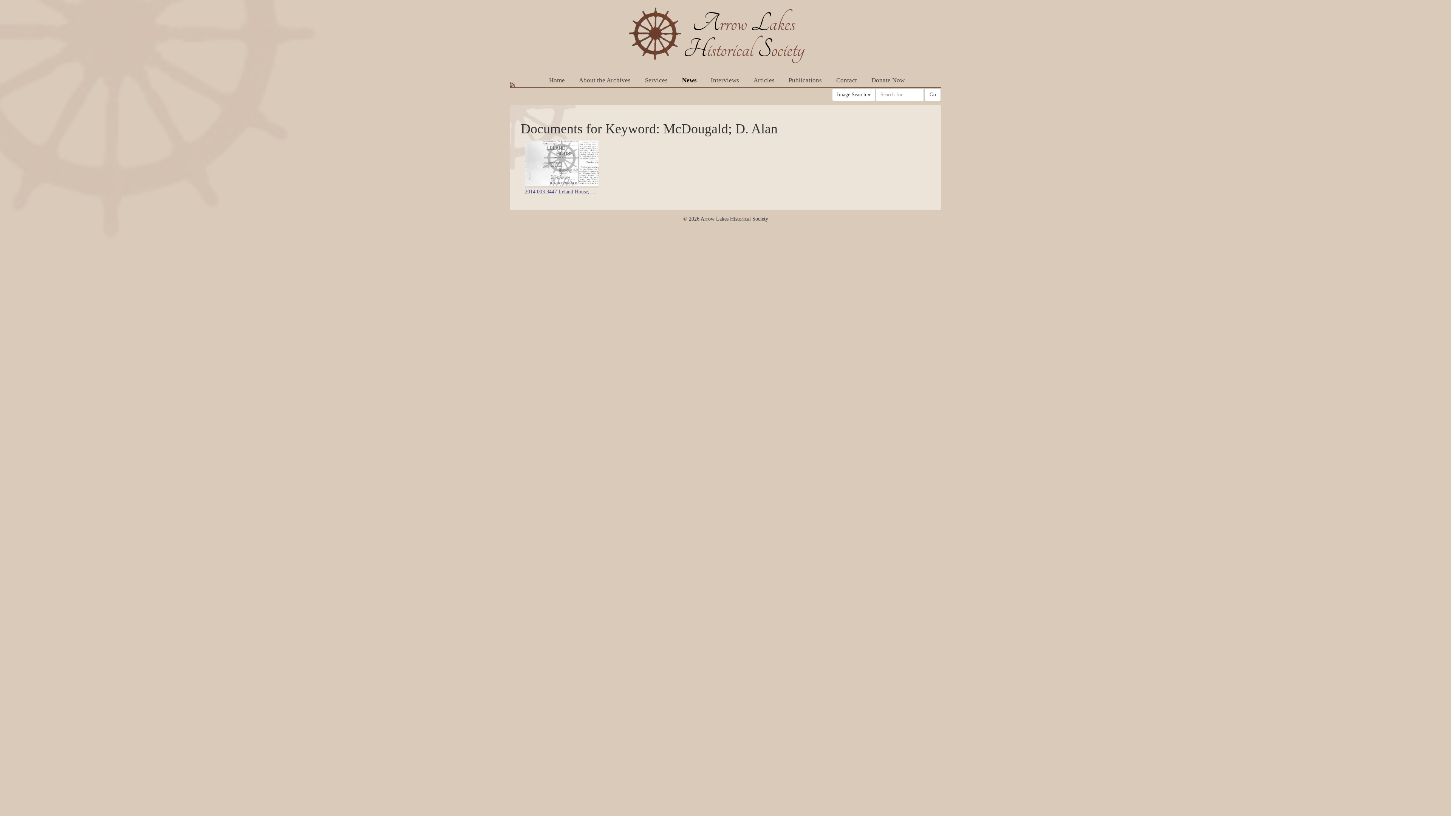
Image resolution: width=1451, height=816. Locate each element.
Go (933, 94)
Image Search (852, 94)
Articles (764, 80)
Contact (846, 80)
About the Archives (605, 80)
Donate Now (888, 80)
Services (656, 80)
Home (557, 80)
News (689, 80)
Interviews (725, 80)
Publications (805, 80)
